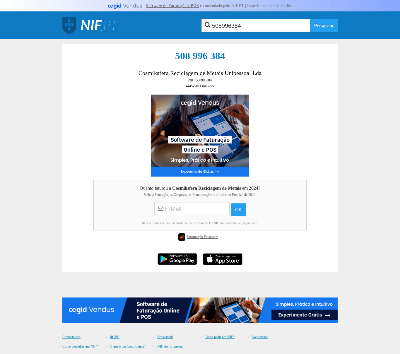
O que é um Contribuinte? (128, 346)
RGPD (114, 337)
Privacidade (165, 337)
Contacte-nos (71, 337)
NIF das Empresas (170, 346)
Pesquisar (324, 25)
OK (238, 209)
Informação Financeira (202, 237)
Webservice (260, 337)
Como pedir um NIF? (220, 337)
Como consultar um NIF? (80, 346)
